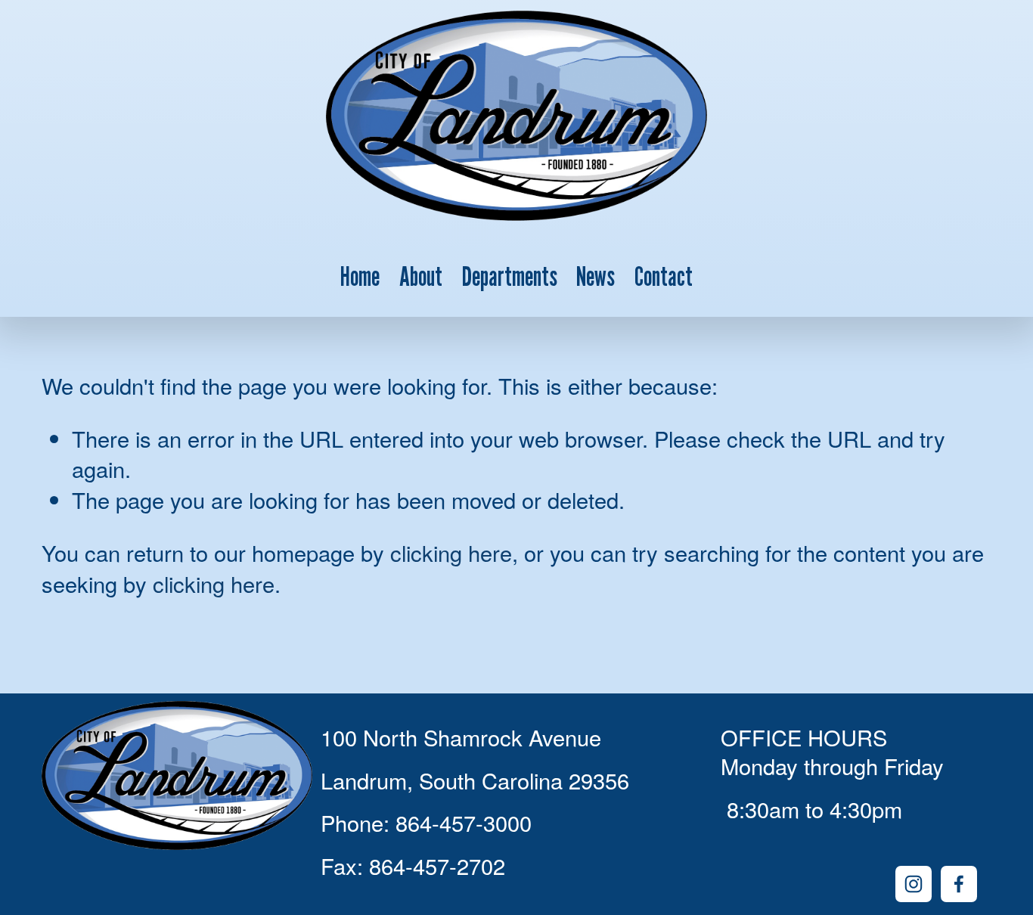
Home (360, 275)
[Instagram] (913, 884)
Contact (663, 275)
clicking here (451, 552)
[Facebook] (959, 884)
